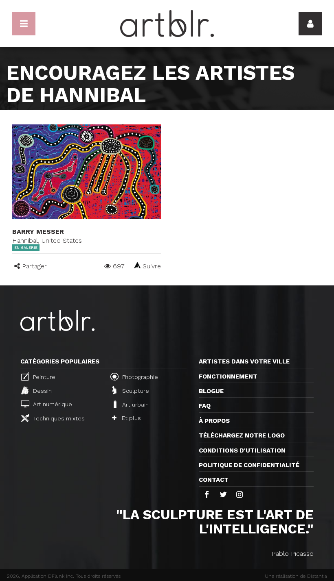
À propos (214, 420)
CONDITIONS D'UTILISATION (242, 450)
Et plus (130, 418)
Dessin (41, 390)
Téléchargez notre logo (242, 435)
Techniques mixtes (58, 418)
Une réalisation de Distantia (296, 576)
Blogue (211, 391)
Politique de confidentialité (249, 465)
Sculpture (135, 390)
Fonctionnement (228, 376)
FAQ (205, 405)
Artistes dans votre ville (244, 361)
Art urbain (135, 404)
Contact (214, 479)
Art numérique (51, 404)
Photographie (139, 377)
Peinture (43, 377)
